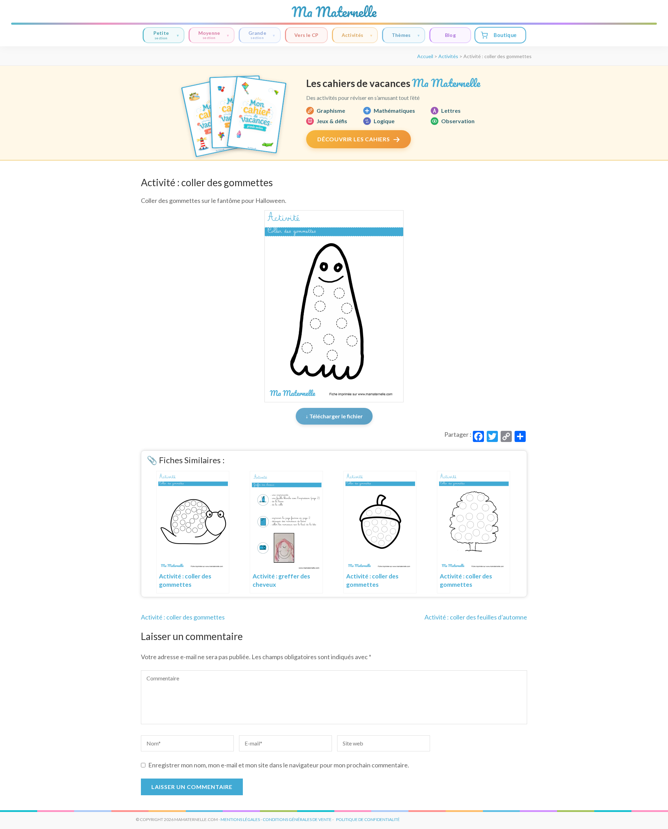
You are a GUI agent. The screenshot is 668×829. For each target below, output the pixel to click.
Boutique (505, 35)
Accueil (425, 56)
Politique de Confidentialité (368, 819)
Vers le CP (306, 35)
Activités (353, 35)
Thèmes (401, 35)
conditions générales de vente (297, 819)
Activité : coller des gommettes (183, 617)
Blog (450, 35)
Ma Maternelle (334, 12)
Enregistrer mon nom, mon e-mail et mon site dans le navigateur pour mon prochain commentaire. (278, 765)
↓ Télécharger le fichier (334, 416)
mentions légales (240, 819)
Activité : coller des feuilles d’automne (475, 617)
